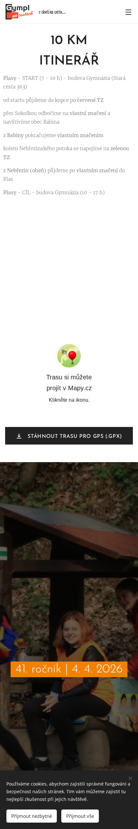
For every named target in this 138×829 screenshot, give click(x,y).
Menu (128, 11)
